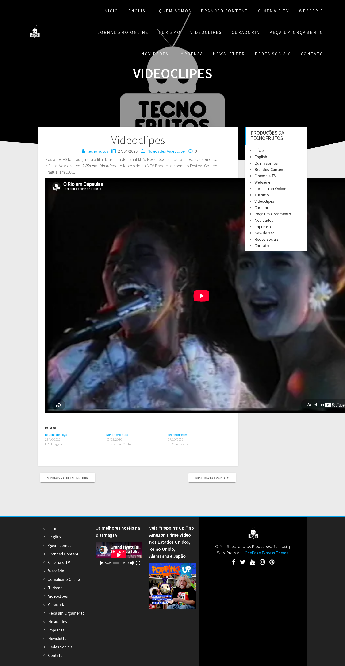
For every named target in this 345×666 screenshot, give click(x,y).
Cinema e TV (273, 10)
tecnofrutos (97, 151)
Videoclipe (176, 151)
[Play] (101, 563)
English (138, 10)
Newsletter (229, 53)
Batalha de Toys (56, 435)
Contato (312, 53)
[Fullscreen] (138, 563)
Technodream (177, 435)
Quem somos (175, 10)
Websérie (311, 10)
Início (110, 10)
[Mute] (132, 563)
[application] (119, 555)
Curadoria (246, 32)
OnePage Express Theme (266, 552)
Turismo (169, 32)
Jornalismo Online (123, 32)
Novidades (155, 53)
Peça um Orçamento (296, 32)
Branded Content (224, 10)
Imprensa (190, 53)
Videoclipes (206, 32)
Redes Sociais (273, 53)
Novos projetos (117, 435)
